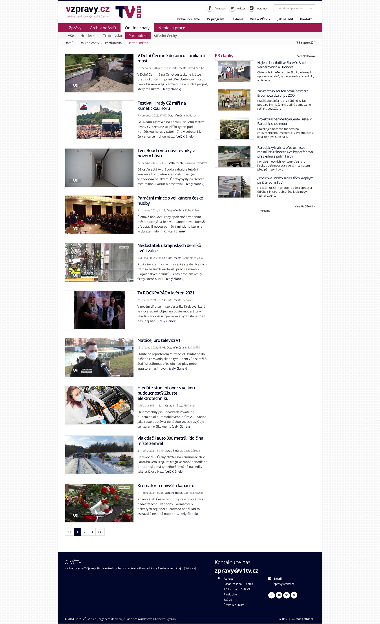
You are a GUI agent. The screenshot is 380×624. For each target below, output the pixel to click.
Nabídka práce (171, 27)
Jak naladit (285, 19)
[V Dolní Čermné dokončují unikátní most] (99, 73)
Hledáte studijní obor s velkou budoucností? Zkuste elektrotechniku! (166, 393)
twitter (241, 8)
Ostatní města (177, 68)
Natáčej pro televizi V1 (158, 340)
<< (69, 532)
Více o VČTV (259, 19)
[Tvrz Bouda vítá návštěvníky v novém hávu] (99, 168)
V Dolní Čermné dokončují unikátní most (171, 58)
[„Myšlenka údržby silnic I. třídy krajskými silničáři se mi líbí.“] (234, 187)
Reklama (237, 19)
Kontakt (306, 19)
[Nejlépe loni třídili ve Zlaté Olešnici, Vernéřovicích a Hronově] (234, 71)
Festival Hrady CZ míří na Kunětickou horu (161, 105)
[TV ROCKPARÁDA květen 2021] (99, 310)
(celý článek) (172, 89)
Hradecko (88, 35)
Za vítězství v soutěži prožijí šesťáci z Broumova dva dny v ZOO (282, 93)
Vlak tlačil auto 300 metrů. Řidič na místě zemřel (170, 440)
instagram (262, 8)
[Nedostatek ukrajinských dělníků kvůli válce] (99, 262)
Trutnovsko (112, 35)
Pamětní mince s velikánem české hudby (170, 200)
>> (100, 532)
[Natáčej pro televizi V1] (99, 357)
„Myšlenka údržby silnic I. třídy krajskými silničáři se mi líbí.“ (285, 180)
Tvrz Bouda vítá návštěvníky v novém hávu (166, 153)
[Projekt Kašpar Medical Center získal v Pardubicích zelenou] (234, 128)
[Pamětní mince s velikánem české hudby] (99, 215)
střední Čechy (165, 35)
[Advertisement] (265, 243)
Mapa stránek (304, 619)
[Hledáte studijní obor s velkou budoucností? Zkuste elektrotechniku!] (99, 405)
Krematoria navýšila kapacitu (165, 485)
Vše (71, 35)
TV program (215, 19)
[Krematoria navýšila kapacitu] (99, 503)
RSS (284, 619)
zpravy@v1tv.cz (236, 570)
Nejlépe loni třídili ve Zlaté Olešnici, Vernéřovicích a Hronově (281, 64)
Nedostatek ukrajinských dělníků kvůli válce (169, 248)
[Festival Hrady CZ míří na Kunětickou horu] (99, 120)
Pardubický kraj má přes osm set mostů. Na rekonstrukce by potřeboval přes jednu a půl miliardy (285, 152)
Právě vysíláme (188, 19)
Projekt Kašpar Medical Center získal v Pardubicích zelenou (284, 121)
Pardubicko (138, 35)
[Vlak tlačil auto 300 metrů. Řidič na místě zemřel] (99, 455)
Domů (69, 43)
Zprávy (75, 27)
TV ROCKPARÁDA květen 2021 (165, 293)
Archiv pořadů (103, 27)
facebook (220, 8)
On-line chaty (137, 27)
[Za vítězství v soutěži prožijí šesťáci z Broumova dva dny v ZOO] (234, 100)
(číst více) (190, 568)
